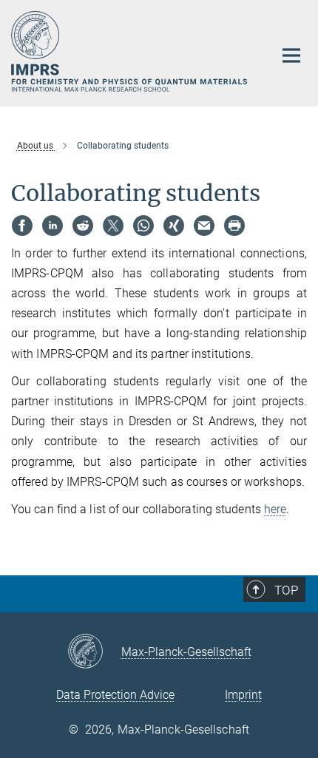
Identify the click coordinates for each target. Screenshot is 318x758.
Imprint (243, 695)
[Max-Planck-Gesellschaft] (94, 652)
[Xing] (174, 225)
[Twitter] (113, 225)
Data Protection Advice (115, 695)
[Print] (234, 225)
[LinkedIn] (52, 225)
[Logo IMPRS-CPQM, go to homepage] (131, 51)
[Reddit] (83, 225)
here (275, 509)
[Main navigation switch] (291, 55)
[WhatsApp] (143, 225)
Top (286, 590)
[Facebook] (22, 225)
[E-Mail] (204, 225)
